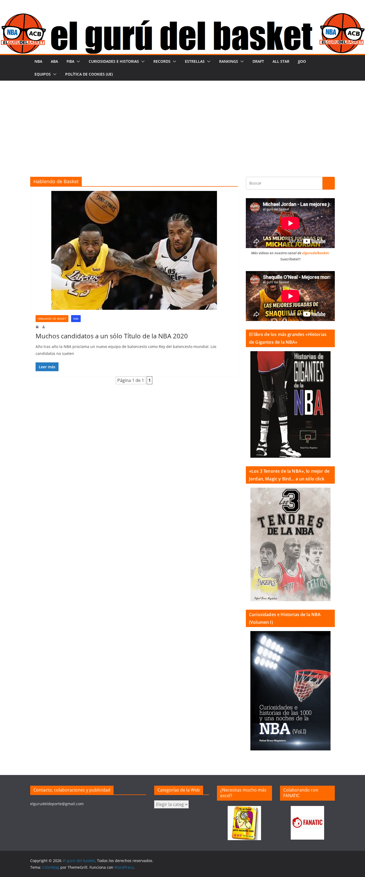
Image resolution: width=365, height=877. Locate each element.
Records (161, 61)
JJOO (302, 61)
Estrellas (195, 61)
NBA (38, 61)
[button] (77, 61)
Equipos (42, 74)
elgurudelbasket (315, 252)
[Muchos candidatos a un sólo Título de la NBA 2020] (134, 250)
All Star (281, 61)
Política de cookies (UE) (89, 74)
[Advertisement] (182, 120)
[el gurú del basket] (182, 16)
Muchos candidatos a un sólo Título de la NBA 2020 (112, 335)
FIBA (70, 61)
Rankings (228, 61)
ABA (54, 61)
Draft (258, 61)
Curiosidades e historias (114, 61)
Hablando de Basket (52, 318)
